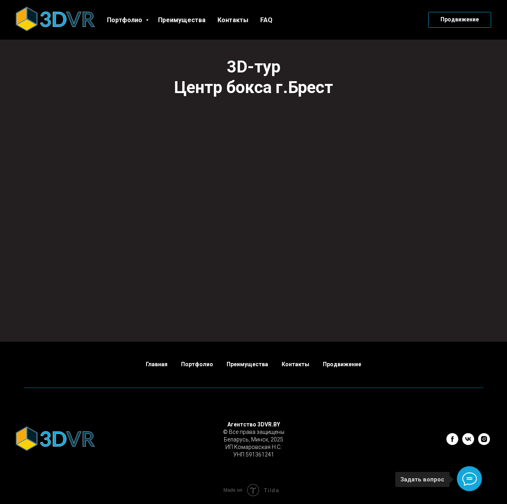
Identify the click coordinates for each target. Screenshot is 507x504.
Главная (157, 364)
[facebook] (452, 442)
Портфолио (125, 20)
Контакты (232, 20)
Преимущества (182, 20)
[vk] (468, 442)
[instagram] (484, 442)
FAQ (266, 20)
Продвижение (342, 364)
